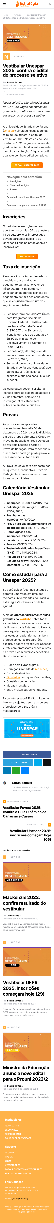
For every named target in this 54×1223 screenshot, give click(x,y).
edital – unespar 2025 (27, 165)
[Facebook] (15, 1218)
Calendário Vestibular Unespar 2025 (26, 197)
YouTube (25, 619)
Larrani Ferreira (14, 82)
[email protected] (20, 1198)
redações (41, 669)
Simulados (13, 677)
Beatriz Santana (15, 1000)
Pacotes (10, 1152)
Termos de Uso (13, 1134)
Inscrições (15, 181)
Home (5, 15)
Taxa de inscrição (19, 185)
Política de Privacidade (18, 1138)
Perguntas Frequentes (18, 1173)
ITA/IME (9, 1157)
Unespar (9, 130)
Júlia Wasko (13, 915)
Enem (8, 1161)
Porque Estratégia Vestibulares (23, 1169)
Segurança (11, 1130)
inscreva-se (27, 256)
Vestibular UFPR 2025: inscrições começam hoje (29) (23, 988)
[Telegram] (33, 1218)
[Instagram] (24, 1218)
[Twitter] (20, 1218)
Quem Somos (12, 1125)
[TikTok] (38, 1218)
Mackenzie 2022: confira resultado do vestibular (24, 903)
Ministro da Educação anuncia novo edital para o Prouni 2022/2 (26, 1073)
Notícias (17, 15)
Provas (13, 189)
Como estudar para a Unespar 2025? (26, 205)
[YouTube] (29, 1218)
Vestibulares (12, 1165)
